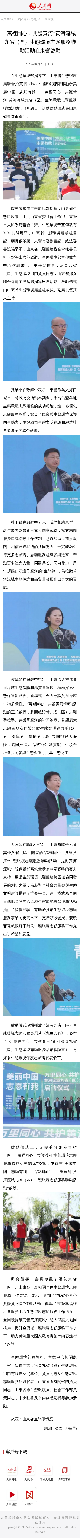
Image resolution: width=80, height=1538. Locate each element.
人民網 (5, 19)
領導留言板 (64, 1479)
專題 (34, 19)
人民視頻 (11, 1504)
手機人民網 (46, 1479)
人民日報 (11, 1479)
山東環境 (48, 19)
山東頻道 (20, 19)
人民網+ (28, 1479)
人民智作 (29, 1504)
